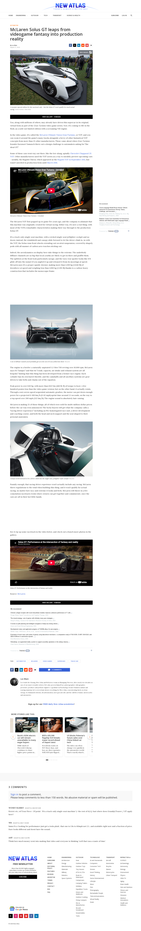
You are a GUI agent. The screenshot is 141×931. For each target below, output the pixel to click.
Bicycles (108, 866)
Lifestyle (93, 881)
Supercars (61, 661)
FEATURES (51, 871)
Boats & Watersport (79, 876)
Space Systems (67, 878)
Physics (122, 875)
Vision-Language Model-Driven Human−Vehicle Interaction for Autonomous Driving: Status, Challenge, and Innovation (113, 209)
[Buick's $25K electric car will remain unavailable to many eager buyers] (26, 724)
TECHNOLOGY (95, 857)
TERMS (49, 880)
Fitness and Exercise (124, 891)
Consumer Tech (95, 866)
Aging (122, 881)
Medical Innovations (124, 899)
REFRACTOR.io (125, 857)
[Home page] (70, 6)
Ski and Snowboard (80, 909)
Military (64, 872)
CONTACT (51, 886)
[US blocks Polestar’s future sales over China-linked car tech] (76, 724)
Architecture (66, 860)
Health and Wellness (124, 904)
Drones (92, 869)
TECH (45, 15)
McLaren (21, 594)
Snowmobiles (80, 913)
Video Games (47, 661)
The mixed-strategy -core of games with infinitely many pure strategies (32, 618)
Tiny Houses (80, 869)
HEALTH (123, 878)
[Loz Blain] (14, 682)
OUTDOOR (34, 15)
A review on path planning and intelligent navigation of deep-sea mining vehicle (34, 623)
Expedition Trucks (82, 889)
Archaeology (124, 863)
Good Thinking (95, 872)
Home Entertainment (97, 878)
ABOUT (49, 863)
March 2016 (52, 163)
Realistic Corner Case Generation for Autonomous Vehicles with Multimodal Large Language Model (114, 219)
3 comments (57, 670)
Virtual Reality (94, 899)
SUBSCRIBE (115, 15)
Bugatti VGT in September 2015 (71, 159)
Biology (122, 869)
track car (74, 661)
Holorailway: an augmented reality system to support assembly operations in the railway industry (39, 642)
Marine (108, 869)
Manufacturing (66, 866)
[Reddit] (82, 45)
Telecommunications (97, 896)
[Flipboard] (87, 45)
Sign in (14, 794)
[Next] (90, 737)
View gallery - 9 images (51, 117)
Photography (94, 890)
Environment (124, 872)
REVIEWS (50, 874)
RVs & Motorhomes (80, 904)
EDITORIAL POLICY (51, 867)
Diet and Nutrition (126, 887)
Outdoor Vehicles (81, 863)
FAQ (48, 892)
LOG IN (124, 15)
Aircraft (108, 860)
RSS (48, 889)
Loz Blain (24, 679)
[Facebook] (70, 45)
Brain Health (124, 884)
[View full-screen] (90, 52)
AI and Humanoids (96, 860)
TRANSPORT (57, 15)
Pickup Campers (81, 900)
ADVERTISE (51, 877)
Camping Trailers (81, 883)
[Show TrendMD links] (91, 650)
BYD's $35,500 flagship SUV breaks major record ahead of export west (51, 739)
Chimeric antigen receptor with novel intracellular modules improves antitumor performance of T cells (41, 613)
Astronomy (124, 866)
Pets (91, 887)
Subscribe (23, 877)
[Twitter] (74, 45)
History (92, 875)
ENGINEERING (21, 15)
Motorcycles (110, 872)
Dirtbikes (79, 886)
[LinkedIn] (78, 45)
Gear (77, 860)
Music (92, 884)
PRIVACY (50, 883)
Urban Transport (111, 875)
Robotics (65, 875)
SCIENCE (123, 860)
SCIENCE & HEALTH (73, 15)
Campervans (80, 880)
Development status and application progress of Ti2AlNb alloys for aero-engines (34, 629)
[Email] (91, 45)
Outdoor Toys (80, 866)
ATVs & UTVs (80, 872)
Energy (64, 863)
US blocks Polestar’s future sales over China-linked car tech (76, 739)
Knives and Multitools (79, 893)
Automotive (14, 25)
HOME (11, 15)
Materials (65, 869)
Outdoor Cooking (81, 897)
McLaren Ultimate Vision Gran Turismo (57, 135)
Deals (92, 902)
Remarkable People (96, 893)
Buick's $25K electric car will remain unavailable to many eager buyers (26, 739)
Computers (93, 863)
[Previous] (13, 737)
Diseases (123, 895)
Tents (78, 916)
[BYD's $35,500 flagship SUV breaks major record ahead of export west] (51, 724)
